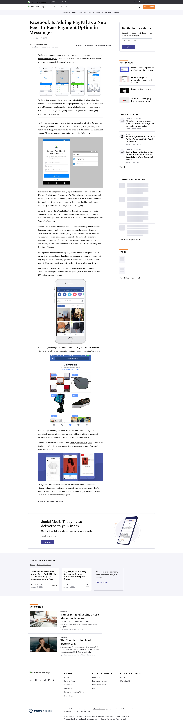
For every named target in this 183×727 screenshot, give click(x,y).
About (66, 677)
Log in (94, 688)
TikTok (74, 12)
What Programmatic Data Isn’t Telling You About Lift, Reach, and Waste (140, 139)
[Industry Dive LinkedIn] (31, 680)
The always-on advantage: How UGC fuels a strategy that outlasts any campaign (140, 123)
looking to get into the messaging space (71, 230)
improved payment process (89, 126)
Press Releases (66, 7)
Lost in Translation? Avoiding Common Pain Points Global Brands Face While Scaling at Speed (140, 156)
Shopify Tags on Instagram (81, 442)
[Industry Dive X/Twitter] (40, 680)
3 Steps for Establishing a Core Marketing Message (79, 616)
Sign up (129, 47)
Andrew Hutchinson (39, 44)
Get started (101, 582)
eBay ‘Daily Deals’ (45, 350)
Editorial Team (69, 681)
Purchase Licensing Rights (74, 692)
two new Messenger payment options (53, 133)
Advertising (96, 677)
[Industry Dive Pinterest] (49, 680)
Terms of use (80, 719)
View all (122, 167)
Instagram (82, 12)
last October (85, 100)
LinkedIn (117, 12)
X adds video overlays (141, 89)
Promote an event (133, 278)
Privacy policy (69, 719)
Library (50, 7)
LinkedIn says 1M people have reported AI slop (141, 80)
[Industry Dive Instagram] (44, 680)
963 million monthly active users (63, 198)
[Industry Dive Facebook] (35, 680)
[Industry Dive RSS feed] (53, 680)
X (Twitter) (108, 12)
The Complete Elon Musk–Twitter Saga (76, 642)
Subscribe (150, 7)
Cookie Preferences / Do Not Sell (113, 719)
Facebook (66, 12)
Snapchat (91, 12)
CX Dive (54, 2)
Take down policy (92, 719)
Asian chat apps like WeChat (64, 195)
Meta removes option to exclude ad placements (142, 68)
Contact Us (68, 685)
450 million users (45, 275)
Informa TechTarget (100, 709)
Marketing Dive (63, 2)
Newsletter (68, 688)
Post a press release (133, 239)
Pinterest (99, 12)
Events (56, 7)
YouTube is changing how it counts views (141, 99)
